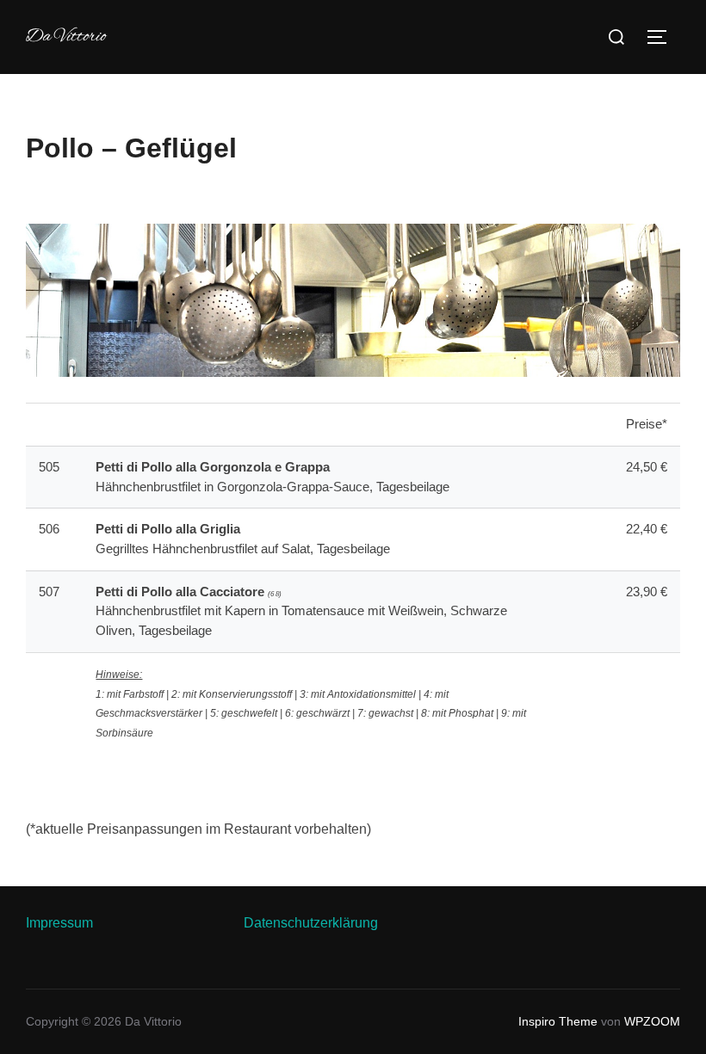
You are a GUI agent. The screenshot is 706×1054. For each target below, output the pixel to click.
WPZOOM (652, 1021)
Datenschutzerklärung (311, 922)
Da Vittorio (66, 37)
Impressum (59, 922)
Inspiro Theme (558, 1021)
